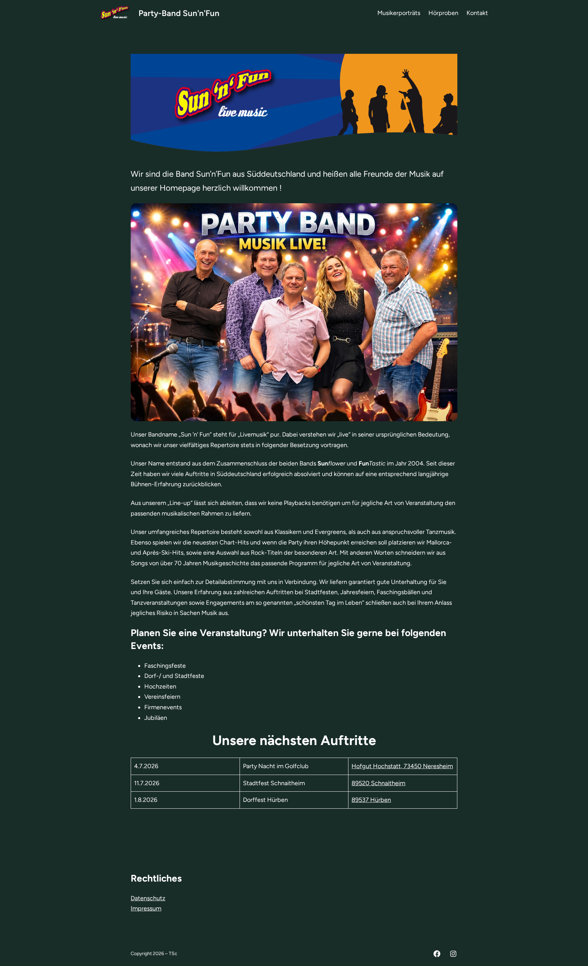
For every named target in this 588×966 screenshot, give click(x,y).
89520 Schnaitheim (378, 783)
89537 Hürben (371, 800)
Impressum (146, 908)
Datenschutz (148, 898)
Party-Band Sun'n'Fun (178, 13)
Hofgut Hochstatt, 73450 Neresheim (402, 766)
